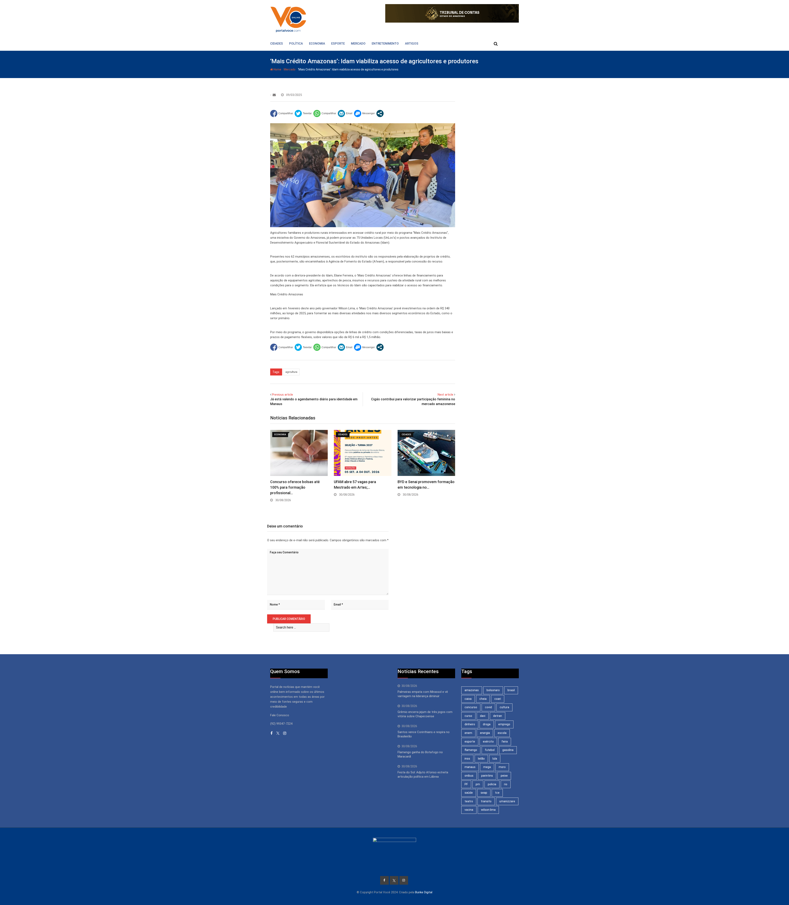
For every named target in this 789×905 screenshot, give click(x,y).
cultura (504, 707)
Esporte (338, 43)
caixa (468, 698)
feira (505, 741)
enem (468, 733)
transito (486, 801)
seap (484, 792)
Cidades (276, 43)
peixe (504, 775)
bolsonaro (493, 690)
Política (296, 43)
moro (502, 767)
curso (468, 715)
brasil (511, 690)
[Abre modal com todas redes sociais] (380, 113)
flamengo (471, 750)
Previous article (282, 394)
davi (482, 715)
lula (495, 758)
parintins (487, 775)
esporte (470, 741)
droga (486, 724)
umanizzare (507, 801)
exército (488, 741)
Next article (445, 394)
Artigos (411, 43)
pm (478, 784)
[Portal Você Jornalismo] (274, 95)
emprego (504, 724)
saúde (469, 792)
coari (497, 698)
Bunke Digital (423, 892)
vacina (469, 809)
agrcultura (291, 371)
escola (502, 733)
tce (497, 792)
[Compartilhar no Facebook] (281, 113)
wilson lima (488, 809)
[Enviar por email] (345, 113)
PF (466, 784)
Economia (317, 43)
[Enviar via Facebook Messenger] (364, 113)
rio (505, 784)
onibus (469, 775)
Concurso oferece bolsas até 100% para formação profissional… (295, 487)
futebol (490, 750)
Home (277, 69)
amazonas (472, 690)
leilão (481, 758)
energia (485, 733)
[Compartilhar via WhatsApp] (324, 113)
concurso (471, 707)
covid (488, 707)
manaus (470, 767)
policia (492, 784)
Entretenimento (385, 43)
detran (497, 715)
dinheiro (470, 724)
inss (467, 758)
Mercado (358, 43)
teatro (469, 801)
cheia (483, 698)
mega (487, 767)
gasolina (507, 750)
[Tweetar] (303, 113)
